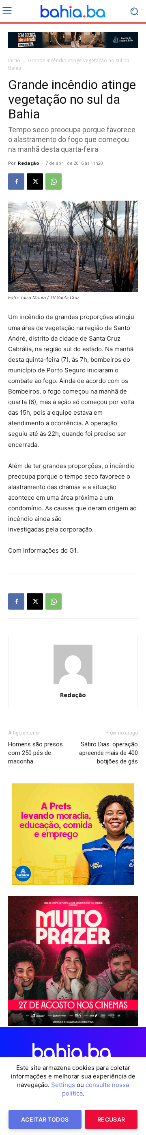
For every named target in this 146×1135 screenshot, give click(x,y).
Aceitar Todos (45, 1119)
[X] (35, 181)
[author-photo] (73, 683)
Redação (28, 163)
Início (14, 60)
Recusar (111, 1119)
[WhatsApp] (53, 181)
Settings (63, 1085)
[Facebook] (16, 181)
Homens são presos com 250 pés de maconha (35, 753)
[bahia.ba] (73, 11)
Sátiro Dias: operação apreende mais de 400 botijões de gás (108, 753)
